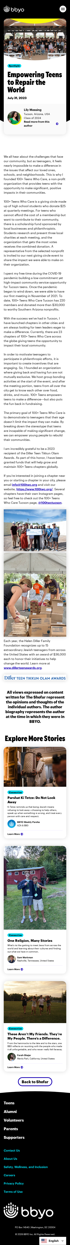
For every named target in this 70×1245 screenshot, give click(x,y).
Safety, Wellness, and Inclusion (26, 1167)
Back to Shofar (35, 1081)
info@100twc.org (24, 485)
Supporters (14, 1137)
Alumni (10, 1111)
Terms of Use (13, 1191)
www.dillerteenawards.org (23, 668)
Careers (9, 1175)
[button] (63, 9)
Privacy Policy (14, 1183)
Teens (9, 1103)
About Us (10, 1159)
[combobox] (52, 1241)
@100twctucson (50, 503)
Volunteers (14, 1120)
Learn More (13, 834)
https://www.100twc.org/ (34, 489)
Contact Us (12, 1150)
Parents (11, 1128)
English (54, 1241)
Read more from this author (36, 123)
